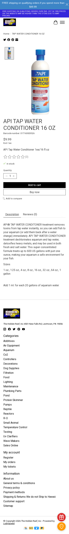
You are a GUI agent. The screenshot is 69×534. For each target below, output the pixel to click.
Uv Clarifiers (10, 436)
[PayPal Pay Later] (42, 528)
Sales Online (10, 445)
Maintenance (10, 386)
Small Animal (10, 422)
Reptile (7, 409)
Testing (7, 431)
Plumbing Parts (12, 391)
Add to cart (34, 185)
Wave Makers (11, 441)
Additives (9, 341)
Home (6, 33)
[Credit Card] (26, 528)
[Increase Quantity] (13, 176)
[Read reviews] (14, 157)
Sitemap (8, 505)
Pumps (7, 404)
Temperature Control (15, 427)
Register (8, 457)
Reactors (8, 413)
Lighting (8, 381)
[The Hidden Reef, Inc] (9, 22)
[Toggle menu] (62, 22)
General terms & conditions (19, 483)
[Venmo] (36, 528)
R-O (5, 418)
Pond (6, 395)
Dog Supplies (11, 368)
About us (8, 478)
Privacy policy (11, 487)
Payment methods (14, 492)
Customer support (13, 501)
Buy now (35, 192)
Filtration (8, 372)
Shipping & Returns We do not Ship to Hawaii (29, 496)
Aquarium (8, 350)
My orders (9, 462)
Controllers (9, 359)
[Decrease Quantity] (6, 176)
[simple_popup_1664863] (61, 517)
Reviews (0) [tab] (30, 214)
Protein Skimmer (13, 400)
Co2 (5, 354)
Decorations (10, 363)
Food (6, 377)
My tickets (9, 466)
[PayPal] (31, 528)
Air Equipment (11, 345)
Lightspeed (9, 523)
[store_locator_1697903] (61, 526)
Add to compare (14, 198)
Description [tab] (12, 214)
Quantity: (7, 170)
